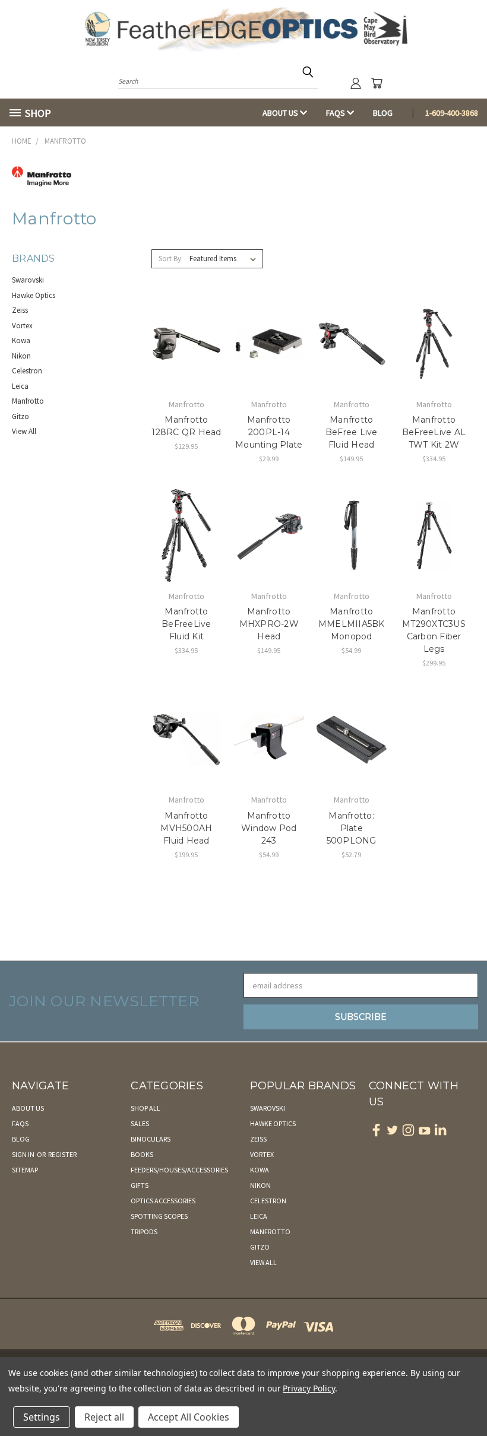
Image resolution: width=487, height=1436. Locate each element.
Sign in (24, 1154)
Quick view (186, 319)
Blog (383, 112)
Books (142, 1154)
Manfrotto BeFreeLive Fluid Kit (186, 624)
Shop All (145, 1108)
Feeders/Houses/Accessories (179, 1169)
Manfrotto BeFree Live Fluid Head (351, 432)
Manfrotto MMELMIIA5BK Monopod (351, 624)
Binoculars (150, 1138)
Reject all (104, 1417)
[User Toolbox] (356, 83)
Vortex (22, 326)
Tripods (144, 1231)
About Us (281, 112)
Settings (41, 1417)
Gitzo (20, 416)
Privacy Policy (308, 1388)
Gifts (139, 1185)
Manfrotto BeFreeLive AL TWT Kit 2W (434, 432)
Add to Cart (186, 364)
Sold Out (434, 555)
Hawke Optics (33, 295)
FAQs (336, 112)
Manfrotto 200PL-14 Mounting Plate (269, 432)
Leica (20, 386)
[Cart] (376, 83)
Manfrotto (28, 401)
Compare (182, 342)
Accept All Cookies (188, 1417)
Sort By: (171, 258)
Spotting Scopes (159, 1216)
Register (62, 1154)
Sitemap (25, 1169)
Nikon (21, 356)
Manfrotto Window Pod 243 (269, 828)
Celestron (27, 371)
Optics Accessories (163, 1200)
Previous (468, 1398)
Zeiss (20, 310)
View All (24, 431)
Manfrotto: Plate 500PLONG (352, 828)
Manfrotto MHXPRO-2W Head (269, 624)
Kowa (21, 340)
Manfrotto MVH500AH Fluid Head (186, 828)
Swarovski (28, 280)
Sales (140, 1123)
